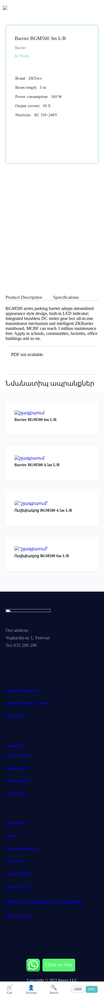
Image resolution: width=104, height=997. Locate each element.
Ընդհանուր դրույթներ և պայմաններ (44, 902)
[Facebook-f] (12, 659)
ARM (78, 989)
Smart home (16, 768)
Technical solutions (22, 691)
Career (11, 836)
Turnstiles (14, 746)
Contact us (15, 861)
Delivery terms (18, 916)
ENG (91, 989)
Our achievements (21, 848)
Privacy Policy (18, 874)
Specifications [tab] (66, 297)
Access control (18, 755)
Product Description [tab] (24, 297)
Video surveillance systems (28, 703)
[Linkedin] (53, 659)
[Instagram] (33, 659)
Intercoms (14, 716)
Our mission (16, 823)
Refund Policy (18, 887)
